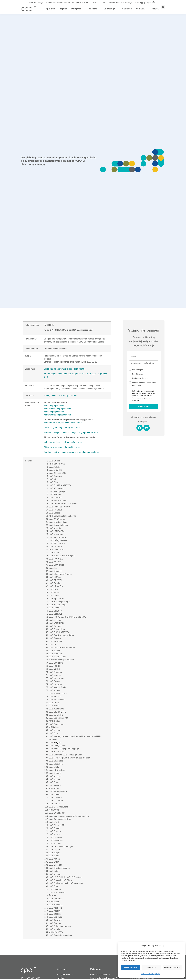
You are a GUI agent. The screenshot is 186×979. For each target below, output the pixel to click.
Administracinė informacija (56, 2)
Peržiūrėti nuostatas (172, 967)
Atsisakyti (151, 967)
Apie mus (50, 9)
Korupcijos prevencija (81, 2)
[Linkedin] (146, 428)
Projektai (63, 9)
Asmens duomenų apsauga (150, 974)
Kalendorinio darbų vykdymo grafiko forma (63, 423)
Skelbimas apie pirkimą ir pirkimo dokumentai (64, 369)
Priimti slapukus (130, 967)
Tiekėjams (92, 9)
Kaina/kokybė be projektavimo (57, 409)
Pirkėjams (76, 9)
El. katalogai (109, 9)
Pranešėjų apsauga (143, 2)
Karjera (155, 9)
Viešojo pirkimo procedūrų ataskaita (60, 395)
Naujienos (127, 9)
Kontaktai (140, 9)
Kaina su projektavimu (54, 412)
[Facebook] (139, 428)
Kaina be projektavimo (54, 406)
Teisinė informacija (35, 2)
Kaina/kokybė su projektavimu (57, 415)
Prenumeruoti (144, 406)
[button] (163, 7)
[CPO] (28, 9)
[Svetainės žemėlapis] (153, 2)
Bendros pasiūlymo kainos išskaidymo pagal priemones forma (71, 432)
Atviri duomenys (99, 2)
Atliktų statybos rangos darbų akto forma (62, 427)
